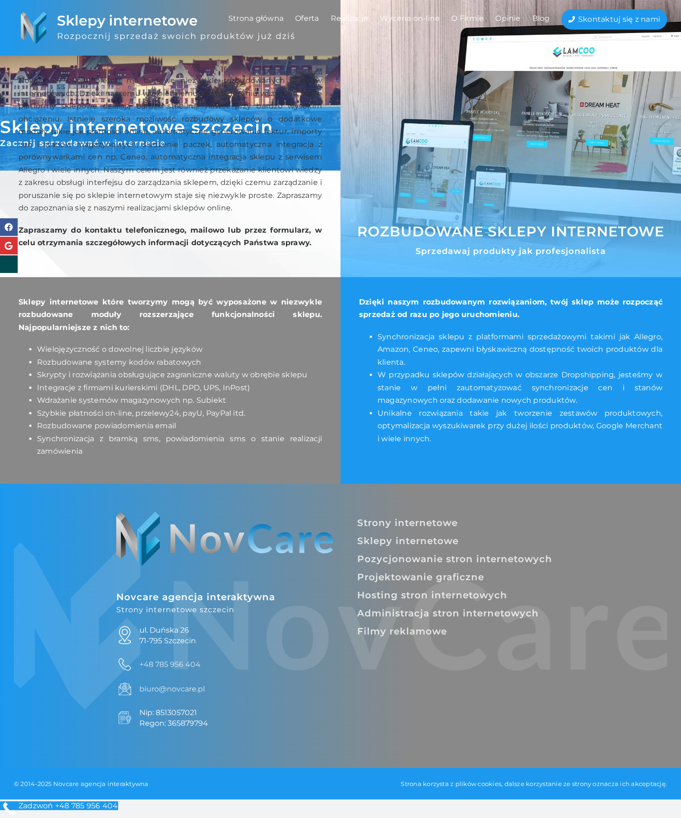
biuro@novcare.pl (172, 689)
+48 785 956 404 (170, 664)
